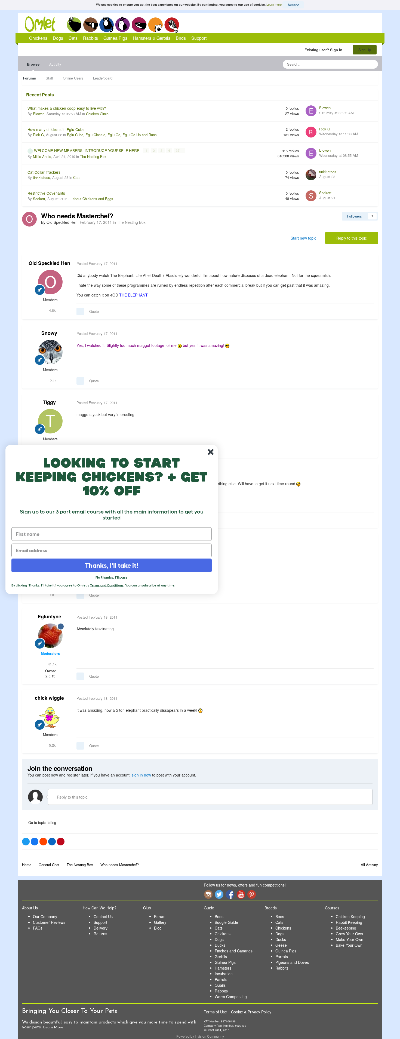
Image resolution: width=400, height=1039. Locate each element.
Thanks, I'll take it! (112, 565)
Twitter (219, 894)
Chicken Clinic (97, 113)
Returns (100, 933)
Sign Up (364, 49)
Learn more (274, 4)
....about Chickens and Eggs (90, 198)
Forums (29, 78)
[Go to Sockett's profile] (311, 195)
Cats (106, 24)
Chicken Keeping (350, 916)
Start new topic (303, 238)
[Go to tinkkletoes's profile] (311, 174)
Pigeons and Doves (292, 962)
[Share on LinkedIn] (52, 841)
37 (178, 150)
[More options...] (368, 263)
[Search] (372, 64)
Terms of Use (215, 1011)
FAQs (37, 928)
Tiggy (49, 402)
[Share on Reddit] (43, 841)
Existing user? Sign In (324, 49)
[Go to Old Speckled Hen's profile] (29, 219)
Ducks (220, 945)
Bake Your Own (349, 945)
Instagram (208, 894)
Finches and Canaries (234, 951)
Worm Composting (231, 996)
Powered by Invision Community (200, 1036)
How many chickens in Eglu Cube (56, 129)
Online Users (73, 78)
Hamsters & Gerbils (151, 38)
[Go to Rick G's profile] (311, 132)
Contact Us (103, 916)
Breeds (270, 907)
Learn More (53, 1027)
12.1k (52, 380)
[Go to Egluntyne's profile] (50, 636)
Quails (220, 985)
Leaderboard (102, 78)
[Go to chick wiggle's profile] (50, 717)
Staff (49, 78)
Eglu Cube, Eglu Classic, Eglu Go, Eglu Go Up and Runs (112, 134)
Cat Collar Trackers (43, 172)
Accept (293, 4)
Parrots (221, 979)
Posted (96, 263)
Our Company (45, 916)
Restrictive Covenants (46, 193)
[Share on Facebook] (34, 841)
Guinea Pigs (139, 24)
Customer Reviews (49, 922)
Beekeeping (346, 928)
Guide (209, 907)
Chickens (74, 24)
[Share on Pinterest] (60, 841)
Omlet (43, 24)
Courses (332, 907)
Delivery (100, 928)
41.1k (52, 664)
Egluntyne (49, 616)
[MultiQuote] (80, 311)
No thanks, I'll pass (112, 577)
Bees (219, 916)
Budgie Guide (226, 922)
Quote (94, 311)
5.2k (52, 745)
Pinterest (251, 894)
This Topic (351, 64)
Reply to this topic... (73, 797)
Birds (171, 25)
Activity (55, 64)
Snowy (49, 333)
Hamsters (223, 968)
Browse (33, 64)
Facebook (230, 894)
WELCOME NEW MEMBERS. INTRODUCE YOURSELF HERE (87, 150)
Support (199, 38)
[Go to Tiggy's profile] (50, 421)
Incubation (224, 973)
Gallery (160, 922)
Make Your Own (349, 939)
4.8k (52, 310)
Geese (281, 945)
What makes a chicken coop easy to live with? (66, 108)
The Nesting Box (93, 156)
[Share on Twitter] (26, 841)
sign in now (141, 775)
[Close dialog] (211, 452)
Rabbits (122, 24)
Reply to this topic (351, 238)
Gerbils (221, 956)
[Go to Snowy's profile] (50, 352)
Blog (158, 928)
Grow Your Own (349, 933)
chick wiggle (49, 697)
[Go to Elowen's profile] (311, 110)
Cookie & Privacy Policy (251, 1011)
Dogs (90, 24)
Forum (159, 916)
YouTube (240, 894)
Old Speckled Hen (49, 263)
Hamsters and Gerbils (155, 24)
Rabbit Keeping (349, 922)
